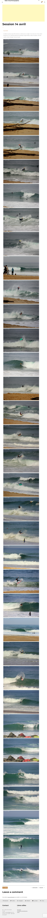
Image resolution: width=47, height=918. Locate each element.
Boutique (19, 909)
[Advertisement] (23, 13)
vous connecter (11, 897)
